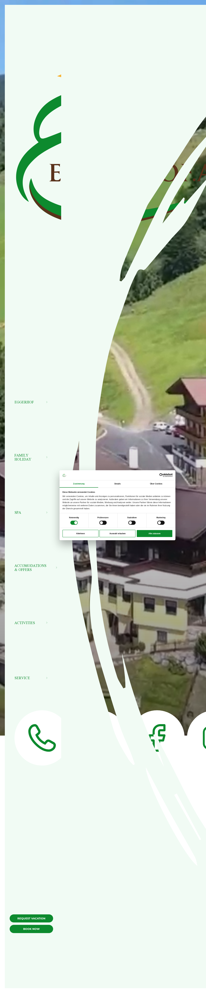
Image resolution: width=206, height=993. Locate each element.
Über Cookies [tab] (156, 484)
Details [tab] (117, 484)
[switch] (103, 523)
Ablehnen (80, 533)
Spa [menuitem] (17, 512)
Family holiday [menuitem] (22, 457)
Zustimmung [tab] (78, 484)
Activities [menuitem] (24, 623)
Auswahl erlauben (117, 533)
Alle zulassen (154, 533)
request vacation (31, 918)
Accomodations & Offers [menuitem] (30, 567)
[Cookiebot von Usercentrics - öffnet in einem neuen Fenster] (161, 475)
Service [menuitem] (22, 678)
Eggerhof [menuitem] (24, 402)
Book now (31, 928)
